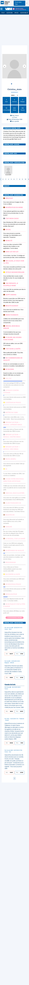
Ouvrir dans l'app (18, 3)
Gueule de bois (10, 684)
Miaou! (13, 95)
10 (25, 179)
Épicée (16, 13)
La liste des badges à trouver (14, 617)
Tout (3, 13)
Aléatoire (10, 13)
